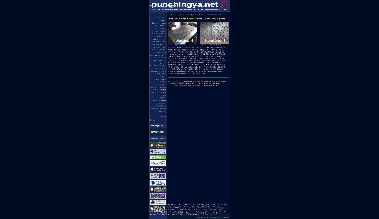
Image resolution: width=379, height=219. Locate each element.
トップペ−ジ (171, 15)
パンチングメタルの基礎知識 (186, 15)
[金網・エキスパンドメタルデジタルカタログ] (158, 154)
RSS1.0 (153, 120)
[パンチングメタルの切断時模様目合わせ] (182, 43)
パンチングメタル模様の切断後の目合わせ (209, 15)
